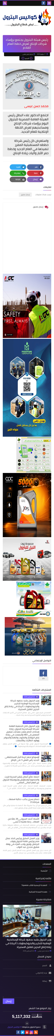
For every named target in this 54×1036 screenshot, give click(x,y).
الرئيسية (44, 871)
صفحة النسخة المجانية (38, 892)
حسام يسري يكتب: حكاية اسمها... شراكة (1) (23, 800)
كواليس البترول (13, 1027)
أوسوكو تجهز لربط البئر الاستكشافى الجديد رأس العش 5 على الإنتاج (22, 758)
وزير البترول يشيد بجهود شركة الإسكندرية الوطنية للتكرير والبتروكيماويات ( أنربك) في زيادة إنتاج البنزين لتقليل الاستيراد (21, 704)
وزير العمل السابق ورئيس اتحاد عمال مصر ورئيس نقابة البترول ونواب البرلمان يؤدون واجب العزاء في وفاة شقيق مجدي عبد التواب (22, 842)
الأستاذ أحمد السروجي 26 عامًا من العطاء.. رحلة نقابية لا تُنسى (23, 820)
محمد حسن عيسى (43, 951)
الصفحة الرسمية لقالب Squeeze (34, 885)
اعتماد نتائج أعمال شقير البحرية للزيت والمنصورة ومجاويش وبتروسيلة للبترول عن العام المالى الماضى (21, 780)
